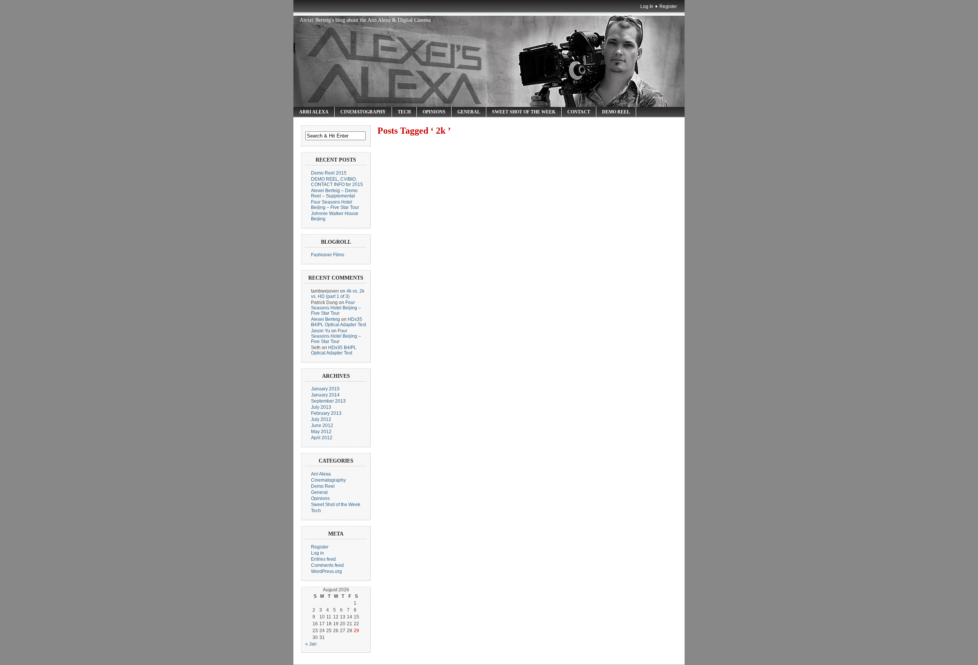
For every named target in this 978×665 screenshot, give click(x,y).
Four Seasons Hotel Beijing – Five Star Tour (335, 204)
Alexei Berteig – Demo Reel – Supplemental (334, 193)
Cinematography (363, 112)
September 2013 (328, 401)
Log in (317, 553)
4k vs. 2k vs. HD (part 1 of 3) (337, 293)
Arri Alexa (314, 112)
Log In (646, 6)
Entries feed (323, 559)
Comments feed (327, 565)
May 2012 (321, 431)
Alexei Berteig (325, 319)
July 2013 (321, 407)
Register (668, 6)
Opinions (434, 112)
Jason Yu (320, 330)
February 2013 (326, 413)
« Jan (311, 644)
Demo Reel (616, 112)
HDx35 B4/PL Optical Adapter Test (338, 322)
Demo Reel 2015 (329, 173)
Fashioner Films (327, 254)
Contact (578, 112)
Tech (404, 112)
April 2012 (321, 437)
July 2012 (321, 419)
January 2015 (325, 389)
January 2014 (325, 395)
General (468, 112)
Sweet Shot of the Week (523, 112)
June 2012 (322, 425)
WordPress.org (326, 571)
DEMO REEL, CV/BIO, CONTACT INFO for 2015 (337, 181)
